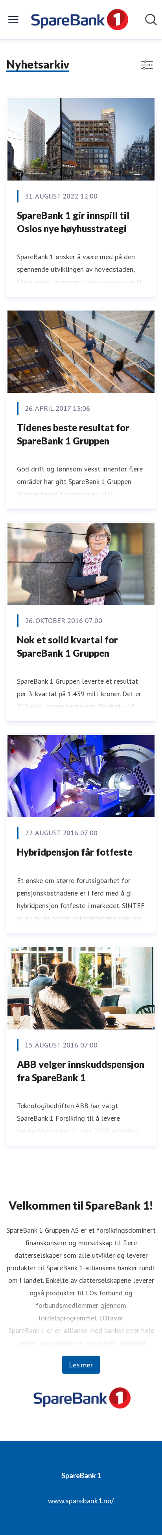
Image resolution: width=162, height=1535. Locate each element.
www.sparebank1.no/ (81, 1500)
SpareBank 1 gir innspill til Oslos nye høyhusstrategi (73, 221)
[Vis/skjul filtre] (147, 65)
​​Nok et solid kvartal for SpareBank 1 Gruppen (67, 646)
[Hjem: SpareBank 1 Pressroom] (78, 19)
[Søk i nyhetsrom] (151, 19)
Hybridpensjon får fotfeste (75, 852)
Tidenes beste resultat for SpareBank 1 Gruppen (73, 434)
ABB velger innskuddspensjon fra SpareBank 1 (80, 1070)
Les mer (81, 1364)
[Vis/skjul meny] (13, 19)
